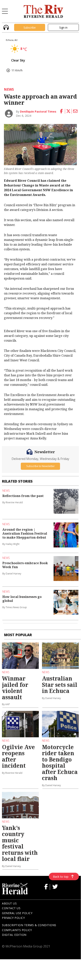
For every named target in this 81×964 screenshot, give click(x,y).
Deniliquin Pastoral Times (38, 111)
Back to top (60, 876)
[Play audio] (5, 27)
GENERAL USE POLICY (17, 913)
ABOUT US (9, 903)
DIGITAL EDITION (14, 935)
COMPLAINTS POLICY (17, 930)
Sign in (63, 27)
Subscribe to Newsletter (40, 466)
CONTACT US (11, 908)
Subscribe (30, 27)
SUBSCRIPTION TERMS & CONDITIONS (29, 925)
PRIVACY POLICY (13, 918)
